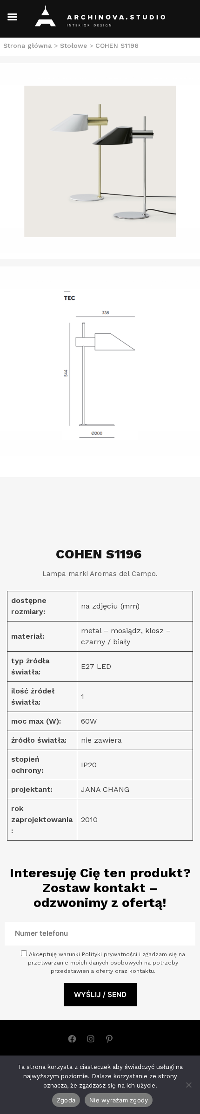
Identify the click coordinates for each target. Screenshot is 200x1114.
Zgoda (66, 1100)
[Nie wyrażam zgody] (188, 1084)
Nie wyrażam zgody (118, 1100)
